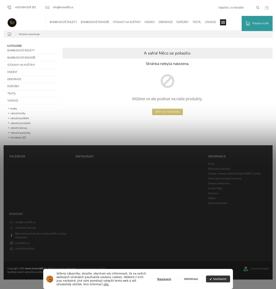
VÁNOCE (12, 100)
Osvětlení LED (18, 137)
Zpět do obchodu (167, 112)
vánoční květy (17, 113)
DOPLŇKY (13, 86)
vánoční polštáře (19, 118)
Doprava (213, 193)
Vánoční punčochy (20, 133)
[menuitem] (65, 22)
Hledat (259, 7)
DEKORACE (14, 79)
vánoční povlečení (20, 123)
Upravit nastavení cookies (92, 268)
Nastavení (164, 279)
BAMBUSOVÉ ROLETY (21, 50)
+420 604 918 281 (25, 228)
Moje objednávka (217, 203)
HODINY (12, 72)
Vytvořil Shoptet (260, 269)
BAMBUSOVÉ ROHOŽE (21, 57)
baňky (13, 108)
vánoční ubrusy (18, 128)
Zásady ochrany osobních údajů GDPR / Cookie (234, 173)
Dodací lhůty (215, 188)
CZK (266, 7)
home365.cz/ (22, 243)
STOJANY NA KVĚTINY (21, 65)
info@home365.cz (25, 222)
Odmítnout (191, 279)
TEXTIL (11, 93)
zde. (106, 284)
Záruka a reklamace (219, 183)
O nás (211, 164)
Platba (211, 198)
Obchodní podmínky (219, 169)
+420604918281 (25, 249)
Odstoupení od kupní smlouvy (224, 178)
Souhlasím (219, 279)
